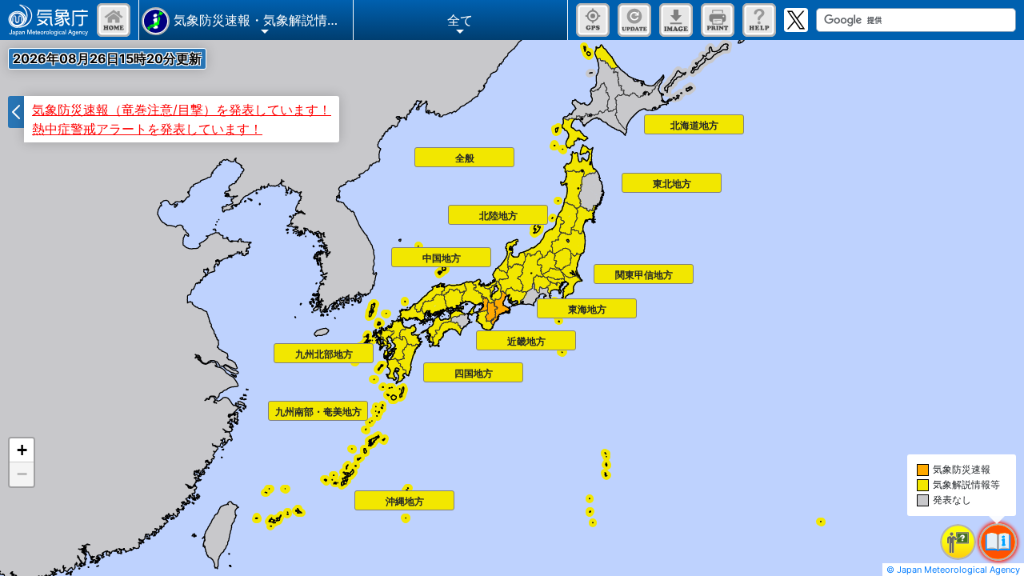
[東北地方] (626, 177)
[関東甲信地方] (598, 269)
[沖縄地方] (359, 495)
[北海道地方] (649, 119)
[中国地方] (396, 252)
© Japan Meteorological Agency (953, 569)
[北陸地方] (453, 209)
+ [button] (22, 450)
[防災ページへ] (113, 20)
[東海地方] (541, 303)
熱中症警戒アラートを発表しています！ (147, 129)
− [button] (22, 474)
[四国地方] (428, 367)
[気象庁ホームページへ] (48, 20)
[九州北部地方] (278, 348)
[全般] (419, 152)
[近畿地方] (481, 335)
